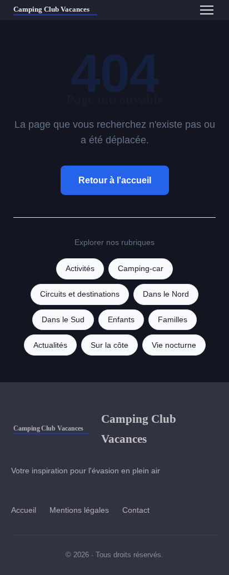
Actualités (50, 345)
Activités (80, 268)
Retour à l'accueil (114, 180)
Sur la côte (109, 345)
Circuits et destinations (80, 294)
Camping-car (140, 268)
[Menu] (207, 10)
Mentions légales (79, 510)
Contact (136, 510)
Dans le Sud (63, 320)
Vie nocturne (174, 345)
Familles (172, 320)
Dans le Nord (166, 294)
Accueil (23, 510)
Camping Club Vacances (138, 428)
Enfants (121, 320)
